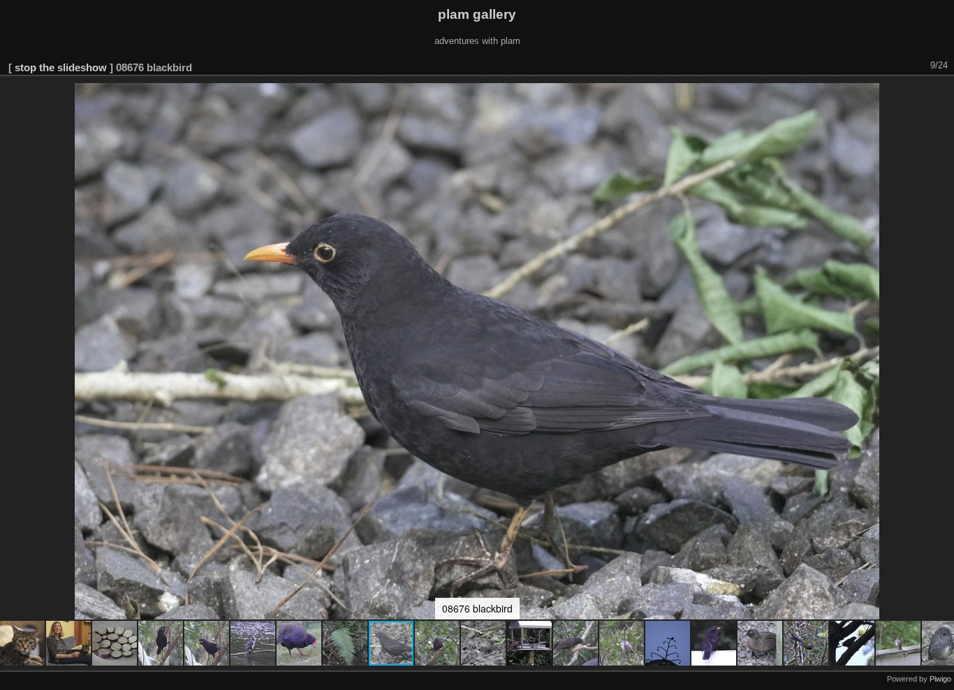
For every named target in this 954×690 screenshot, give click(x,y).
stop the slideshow (61, 67)
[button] (23, 643)
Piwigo (940, 679)
